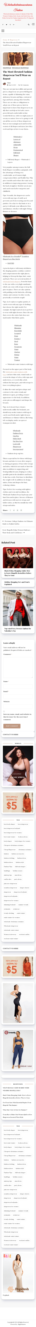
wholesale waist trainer (11, 930)
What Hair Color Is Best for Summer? (15, 1110)
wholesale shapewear (20, 68)
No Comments (25, 85)
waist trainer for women (12, 917)
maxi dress (18, 875)
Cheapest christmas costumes (13, 845)
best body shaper (9, 824)
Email (6, 691)
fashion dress (21, 858)
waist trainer (21, 913)
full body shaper (20, 866)
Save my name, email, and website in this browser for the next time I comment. (17, 716)
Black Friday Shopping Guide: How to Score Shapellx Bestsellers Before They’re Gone (17, 573)
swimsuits (7, 909)
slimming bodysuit (10, 905)
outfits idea (7, 879)
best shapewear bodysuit (12, 828)
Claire (9, 83)
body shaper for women (22, 841)
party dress (18, 879)
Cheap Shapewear (10, 849)
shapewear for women (11, 900)
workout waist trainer (11, 938)
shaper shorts (24, 888)
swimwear (16, 909)
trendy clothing (9, 913)
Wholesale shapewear (11, 926)
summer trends (23, 905)
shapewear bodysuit (20, 892)
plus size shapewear (10, 883)
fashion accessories (18, 854)
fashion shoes (8, 862)
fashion (6, 854)
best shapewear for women (13, 833)
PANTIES (10, 263)
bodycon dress (23, 837)
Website (6, 701)
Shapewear (7, 68)
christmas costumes (24, 849)
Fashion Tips (8, 866)
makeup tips (8, 875)
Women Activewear (10, 934)
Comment (7, 654)
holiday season (17, 871)
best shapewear (23, 824)
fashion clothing (9, 858)
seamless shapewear (10, 888)
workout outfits (24, 934)
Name (6, 681)
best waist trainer (9, 837)
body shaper (8, 841)
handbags (7, 871)
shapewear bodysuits (10, 896)
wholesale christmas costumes (14, 922)
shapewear (7, 892)
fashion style (20, 862)
